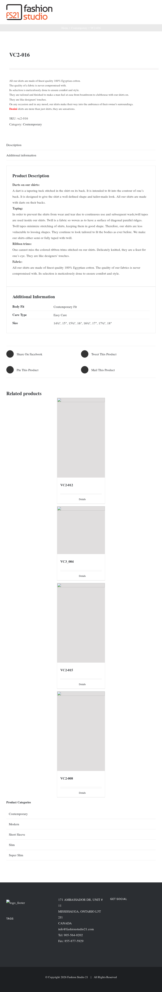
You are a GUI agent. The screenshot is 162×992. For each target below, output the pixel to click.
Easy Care (60, 315)
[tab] (81, 145)
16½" (87, 323)
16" (79, 323)
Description (14, 145)
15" (64, 323)
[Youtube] (141, 910)
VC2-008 (66, 778)
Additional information (21, 155)
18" (109, 323)
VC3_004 (67, 561)
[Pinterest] (130, 910)
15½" (72, 323)
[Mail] (147, 910)
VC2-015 (66, 669)
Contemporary (32, 124)
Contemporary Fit (65, 307)
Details (82, 499)
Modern (14, 824)
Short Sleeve (17, 834)
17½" (102, 323)
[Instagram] (124, 910)
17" (94, 323)
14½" (57, 323)
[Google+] (135, 910)
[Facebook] (118, 910)
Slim (12, 845)
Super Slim (16, 855)
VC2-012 (66, 484)
